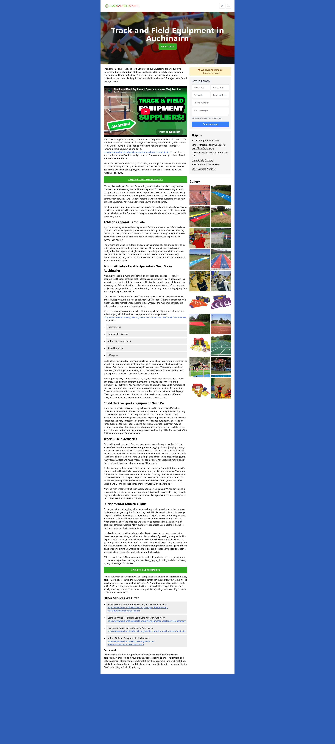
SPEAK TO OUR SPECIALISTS (145, 570)
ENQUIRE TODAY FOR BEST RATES (145, 179)
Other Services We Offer (204, 168)
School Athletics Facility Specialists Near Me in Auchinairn (208, 146)
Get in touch (167, 46)
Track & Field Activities (202, 160)
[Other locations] (222, 6)
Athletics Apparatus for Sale (205, 140)
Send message (210, 124)
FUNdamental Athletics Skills (206, 164)
